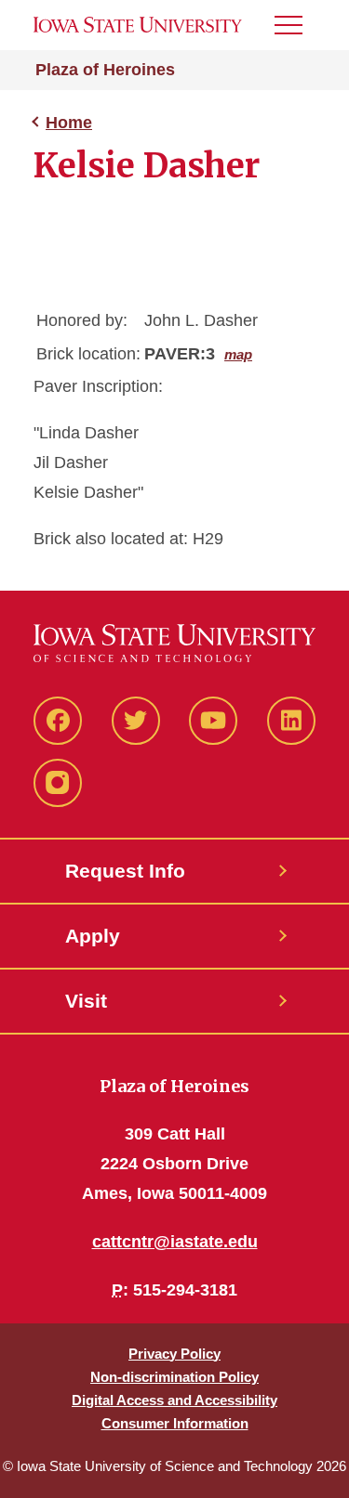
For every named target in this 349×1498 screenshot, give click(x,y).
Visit (86, 1000)
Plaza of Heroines (105, 69)
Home (69, 122)
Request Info (125, 870)
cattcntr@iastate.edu (175, 1241)
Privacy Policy (174, 1353)
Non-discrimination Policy (174, 1377)
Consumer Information (174, 1423)
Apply (92, 935)
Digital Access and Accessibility (174, 1400)
